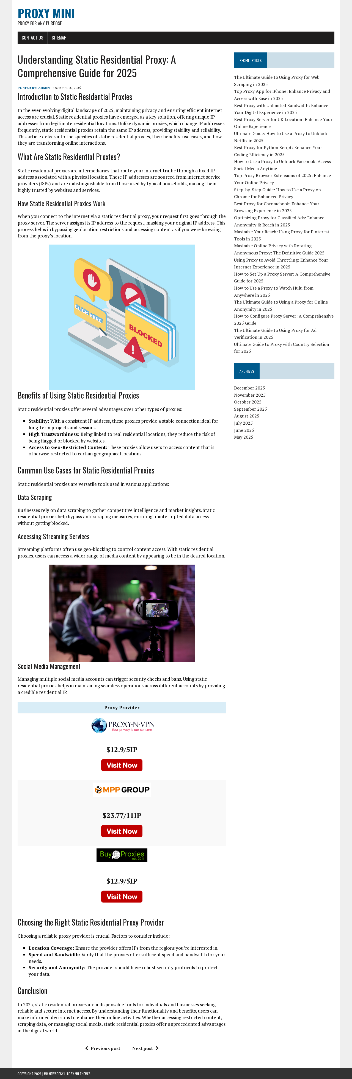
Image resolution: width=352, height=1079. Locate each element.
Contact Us (32, 37)
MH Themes (82, 1073)
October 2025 (248, 402)
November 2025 (250, 395)
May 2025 (243, 437)
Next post (142, 1048)
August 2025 (246, 416)
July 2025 (243, 423)
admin (44, 88)
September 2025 (250, 409)
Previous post (105, 1048)
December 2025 (249, 388)
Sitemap (59, 37)
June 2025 (244, 430)
